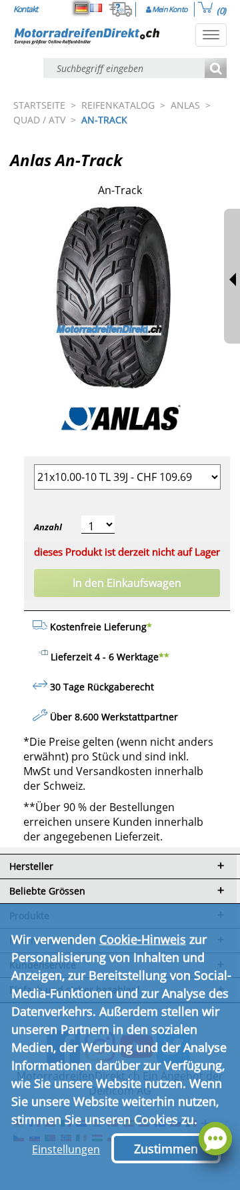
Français (96, 8)
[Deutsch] (81, 8)
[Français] (96, 8)
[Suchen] (216, 69)
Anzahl (48, 527)
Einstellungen (66, 1149)
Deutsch (81, 8)
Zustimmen (166, 1149)
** (164, 656)
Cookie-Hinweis (142, 939)
